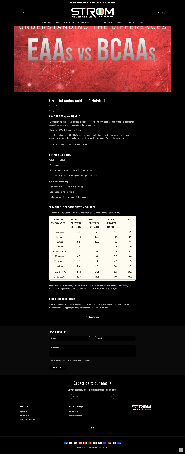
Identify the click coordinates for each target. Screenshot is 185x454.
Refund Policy (24, 415)
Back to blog (94, 316)
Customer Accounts (75, 415)
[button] (23, 12)
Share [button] (53, 111)
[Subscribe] (111, 396)
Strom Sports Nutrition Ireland (90, 447)
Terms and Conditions (27, 419)
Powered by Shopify (103, 447)
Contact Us (24, 411)
